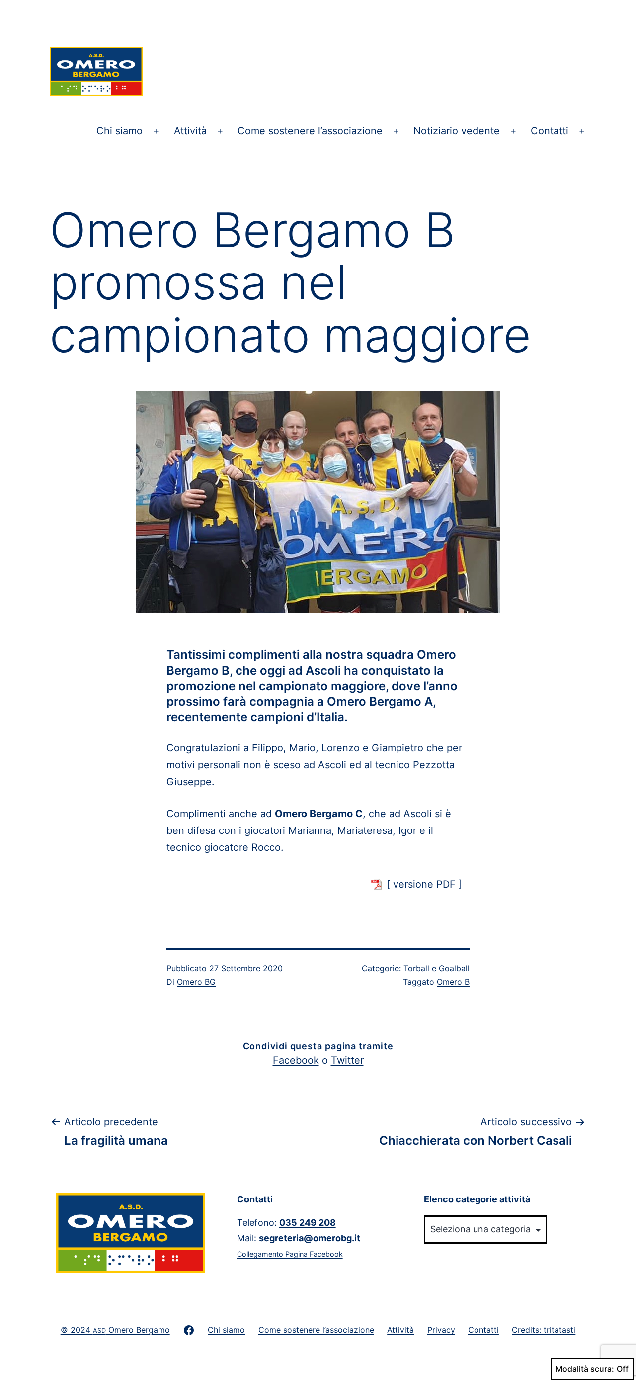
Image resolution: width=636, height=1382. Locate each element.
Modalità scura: (585, 1369)
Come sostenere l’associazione (310, 131)
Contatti (549, 131)
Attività (190, 131)
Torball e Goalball (436, 968)
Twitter (347, 1060)
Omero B (453, 982)
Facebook (296, 1060)
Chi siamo (119, 131)
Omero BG (196, 982)
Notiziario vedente (456, 131)
